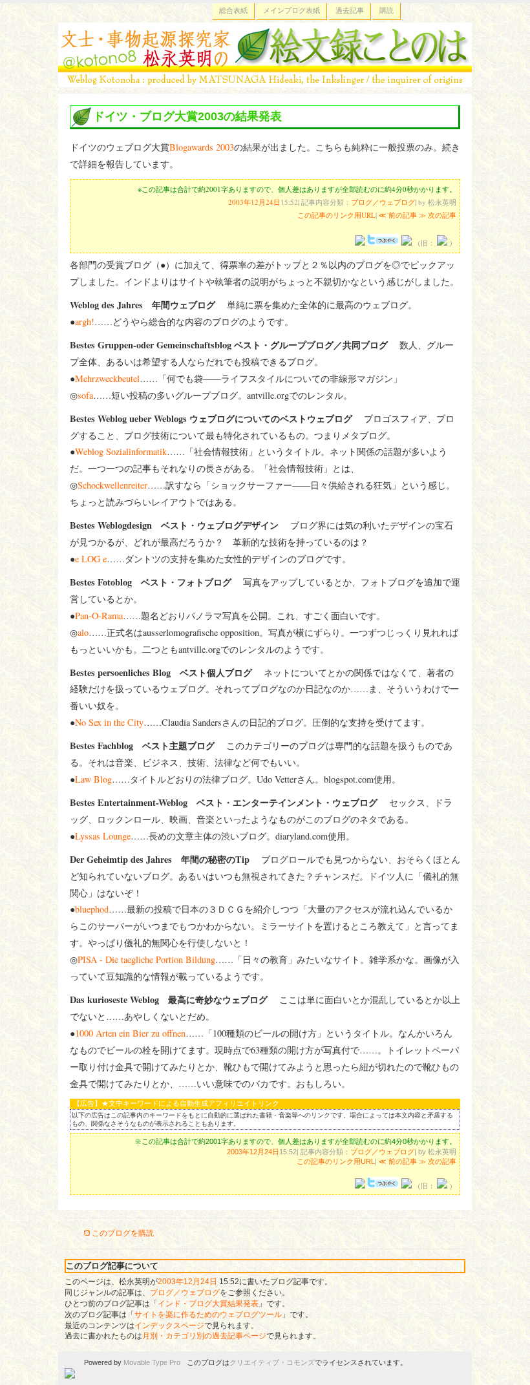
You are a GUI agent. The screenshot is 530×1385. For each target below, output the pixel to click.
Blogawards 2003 (201, 147)
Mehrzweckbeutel (107, 378)
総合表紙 (233, 10)
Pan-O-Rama (99, 615)
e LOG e (91, 559)
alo (83, 632)
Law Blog (93, 779)
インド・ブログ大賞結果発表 (208, 1303)
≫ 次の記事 (437, 215)
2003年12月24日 (254, 202)
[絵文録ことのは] (265, 79)
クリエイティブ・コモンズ (272, 1362)
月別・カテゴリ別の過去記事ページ (204, 1335)
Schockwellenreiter (112, 485)
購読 (386, 10)
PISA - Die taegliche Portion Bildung (146, 959)
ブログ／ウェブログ (383, 202)
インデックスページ (169, 1325)
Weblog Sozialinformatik (121, 451)
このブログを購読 (123, 1233)
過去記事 (349, 10)
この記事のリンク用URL (336, 215)
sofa (85, 395)
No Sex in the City (109, 722)
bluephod (92, 909)
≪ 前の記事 (398, 215)
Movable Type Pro (151, 1362)
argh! (84, 321)
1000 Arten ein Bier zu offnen (130, 1033)
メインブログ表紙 (291, 10)
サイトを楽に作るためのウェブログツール (208, 1314)
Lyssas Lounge (103, 836)
